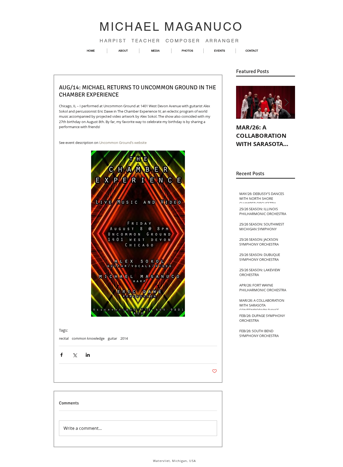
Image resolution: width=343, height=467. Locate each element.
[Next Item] (286, 102)
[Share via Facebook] (61, 354)
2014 (124, 338)
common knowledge (88, 338)
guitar (112, 338)
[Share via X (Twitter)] (74, 354)
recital (64, 338)
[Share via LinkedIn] (87, 354)
